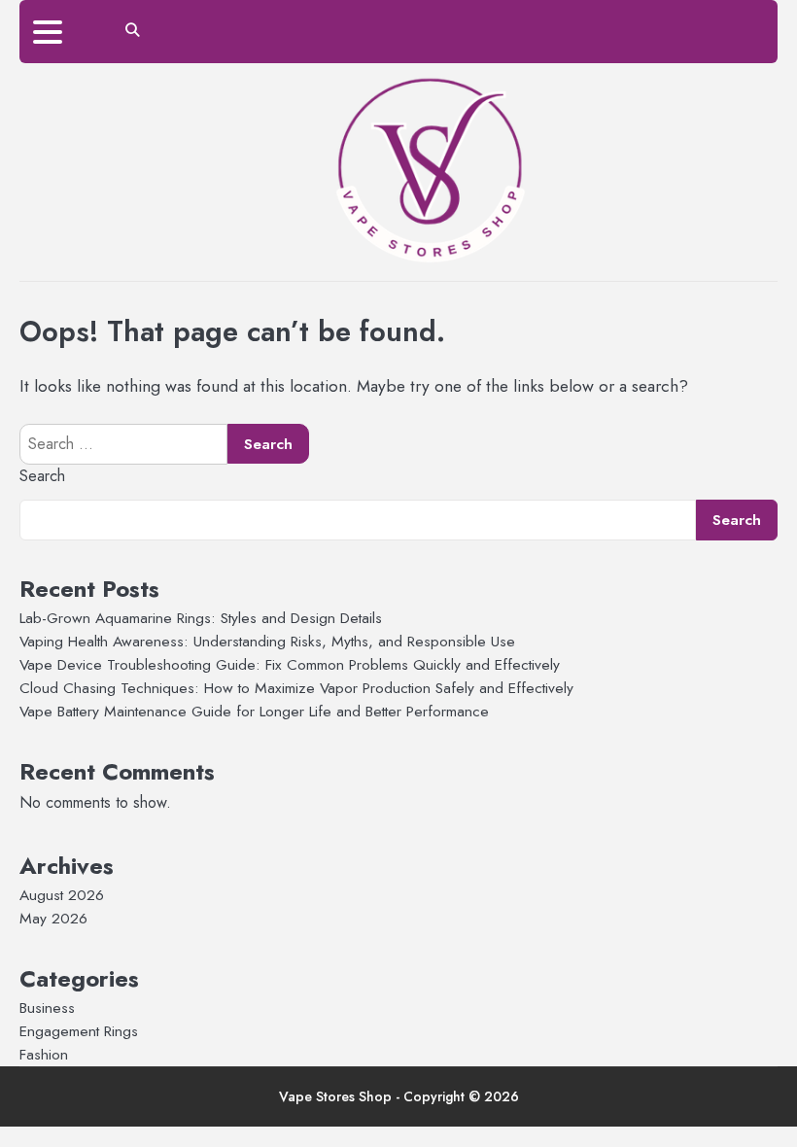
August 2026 (61, 895)
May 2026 (53, 918)
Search (42, 476)
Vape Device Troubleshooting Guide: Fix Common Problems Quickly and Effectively (289, 664)
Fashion (43, 1054)
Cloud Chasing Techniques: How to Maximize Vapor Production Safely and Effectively (296, 688)
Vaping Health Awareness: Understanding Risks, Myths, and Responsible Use (267, 641)
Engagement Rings (78, 1031)
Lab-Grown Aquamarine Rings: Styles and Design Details (200, 618)
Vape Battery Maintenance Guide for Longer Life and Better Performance (254, 711)
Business (47, 1007)
